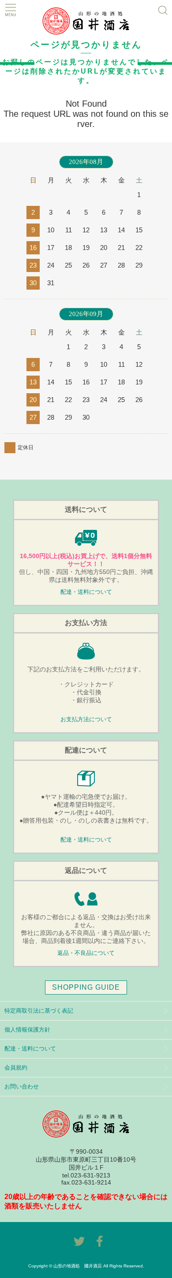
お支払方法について (86, 719)
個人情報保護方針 (27, 1029)
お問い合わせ (21, 1086)
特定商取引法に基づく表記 (38, 1010)
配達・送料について (86, 592)
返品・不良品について (86, 953)
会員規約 (15, 1067)
